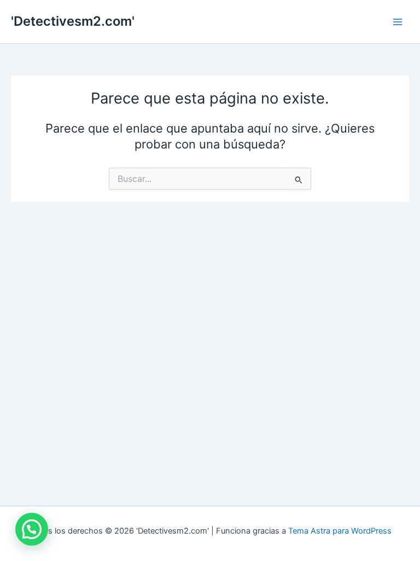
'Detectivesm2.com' (73, 21)
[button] (31, 529)
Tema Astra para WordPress (340, 531)
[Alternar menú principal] (397, 21)
